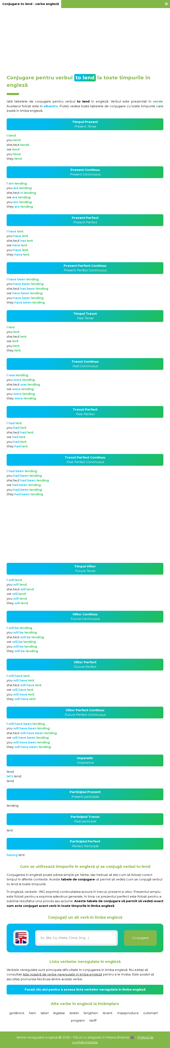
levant (107, 1013)
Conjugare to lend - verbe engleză (30, 4)
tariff (92, 1020)
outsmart (150, 1013)
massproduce (128, 1013)
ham (32, 1013)
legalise (59, 1013)
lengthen (91, 1013)
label (45, 1013)
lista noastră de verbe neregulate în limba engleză (62, 974)
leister (74, 1013)
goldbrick (16, 1013)
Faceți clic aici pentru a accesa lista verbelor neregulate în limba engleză (85, 989)
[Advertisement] (85, 40)
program (78, 1020)
